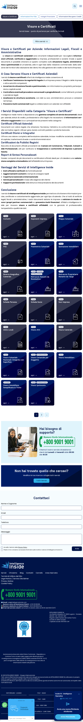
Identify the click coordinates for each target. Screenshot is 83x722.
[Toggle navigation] (80, 6)
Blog (21, 573)
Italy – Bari (41, 699)
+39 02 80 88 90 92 (35, 606)
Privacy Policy (22, 547)
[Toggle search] (74, 6)
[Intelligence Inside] (9, 6)
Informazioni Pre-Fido (29, 16)
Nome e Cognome (9, 503)
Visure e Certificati (10, 16)
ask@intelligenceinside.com (17, 602)
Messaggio (5, 532)
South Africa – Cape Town (41, 711)
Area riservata (51, 573)
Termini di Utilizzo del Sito (11, 576)
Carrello (39, 573)
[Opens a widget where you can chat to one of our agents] (21, 709)
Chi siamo (13, 573)
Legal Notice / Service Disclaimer (15, 578)
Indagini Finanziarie (48, 16)
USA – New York (41, 705)
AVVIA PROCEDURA (68, 717)
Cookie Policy (6, 583)
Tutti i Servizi (41, 480)
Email (3, 513)
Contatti (29, 573)
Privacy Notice (7, 581)
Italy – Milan (41, 693)
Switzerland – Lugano (14, 693)
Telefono (5, 522)
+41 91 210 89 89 (35, 604)
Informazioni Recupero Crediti (70, 16)
